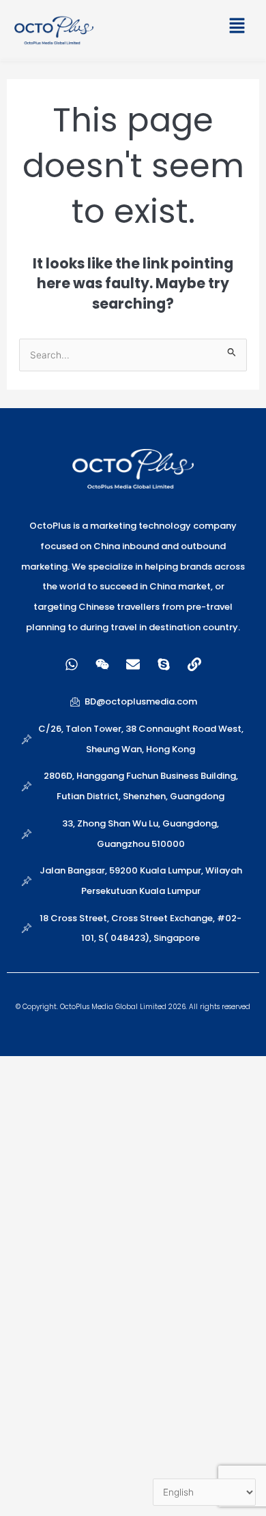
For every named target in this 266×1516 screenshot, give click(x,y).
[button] (179, 28)
